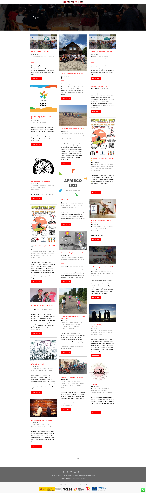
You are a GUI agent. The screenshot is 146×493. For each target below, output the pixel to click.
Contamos (51, 56)
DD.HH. (63, 259)
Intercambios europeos (106, 332)
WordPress (69, 478)
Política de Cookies (72, 475)
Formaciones (94, 332)
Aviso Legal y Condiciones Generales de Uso (85, 475)
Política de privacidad (62, 475)
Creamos (43, 58)
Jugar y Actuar (73, 328)
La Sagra (68, 139)
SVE (97, 334)
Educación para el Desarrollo (70, 137)
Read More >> (36, 78)
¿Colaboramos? (54, 475)
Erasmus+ (101, 228)
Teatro (101, 334)
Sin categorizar (71, 207)
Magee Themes (81, 478)
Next (78, 458)
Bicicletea (36, 56)
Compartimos (43, 56)
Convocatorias (35, 58)
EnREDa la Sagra (66, 206)
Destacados (104, 89)
